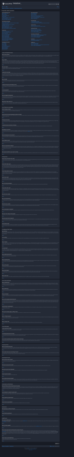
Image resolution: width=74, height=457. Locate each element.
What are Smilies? (4, 44)
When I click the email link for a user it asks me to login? (9, 28)
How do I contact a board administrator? (36, 45)
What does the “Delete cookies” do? (6, 19)
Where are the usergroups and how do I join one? (37, 15)
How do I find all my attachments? (35, 40)
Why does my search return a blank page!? (36, 30)
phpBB (29, 131)
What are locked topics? (5, 48)
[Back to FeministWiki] (7, 3)
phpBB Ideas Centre (39, 426)
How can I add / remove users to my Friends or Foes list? (38, 26)
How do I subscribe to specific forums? (36, 36)
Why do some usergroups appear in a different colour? (37, 17)
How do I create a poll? (5, 33)
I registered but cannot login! (5, 15)
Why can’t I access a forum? (5, 35)
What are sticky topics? (5, 47)
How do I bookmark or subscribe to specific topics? (37, 35)
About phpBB (4, 421)
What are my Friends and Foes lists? (35, 25)
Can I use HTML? (4, 43)
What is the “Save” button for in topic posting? (7, 38)
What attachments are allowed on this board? (36, 39)
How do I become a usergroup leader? (36, 16)
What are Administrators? (34, 13)
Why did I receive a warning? (5, 37)
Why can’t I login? (4, 16)
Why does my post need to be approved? (7, 39)
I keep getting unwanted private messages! (36, 22)
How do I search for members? (35, 31)
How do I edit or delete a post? (6, 31)
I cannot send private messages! (35, 21)
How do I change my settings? (6, 22)
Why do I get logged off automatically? (6, 18)
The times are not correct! (5, 23)
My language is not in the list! (5, 25)
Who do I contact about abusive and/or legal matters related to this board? (40, 44)
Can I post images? (4, 45)
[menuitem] (7, 6)
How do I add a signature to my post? (6, 32)
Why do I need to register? (5, 13)
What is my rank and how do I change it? (7, 27)
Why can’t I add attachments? (5, 36)
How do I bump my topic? (5, 40)
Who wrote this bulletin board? (34, 43)
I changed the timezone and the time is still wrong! (8, 24)
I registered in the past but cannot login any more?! (8, 17)
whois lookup (4, 431)
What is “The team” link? (34, 18)
